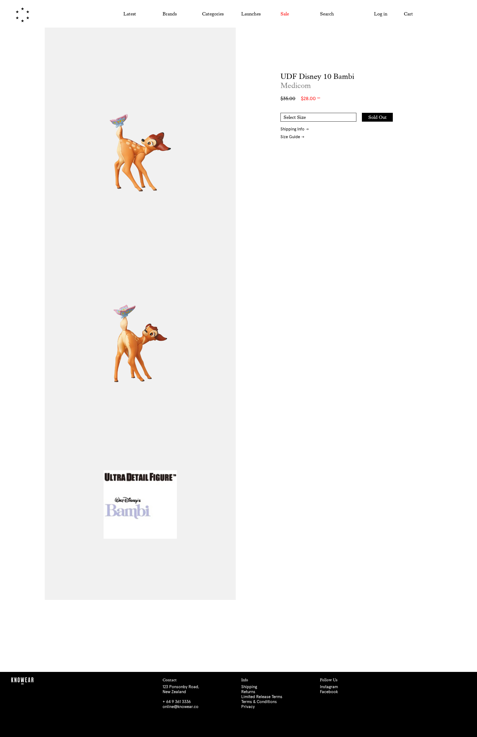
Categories (213, 14)
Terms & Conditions (259, 702)
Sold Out (377, 117)
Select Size (294, 117)
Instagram (329, 687)
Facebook (329, 692)
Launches (251, 14)
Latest (129, 14)
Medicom (295, 85)
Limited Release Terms (261, 697)
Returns (248, 692)
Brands (170, 14)
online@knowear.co (180, 707)
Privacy (248, 707)
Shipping (249, 687)
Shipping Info (292, 129)
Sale (284, 14)
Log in (380, 14)
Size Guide (290, 137)
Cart (408, 14)
